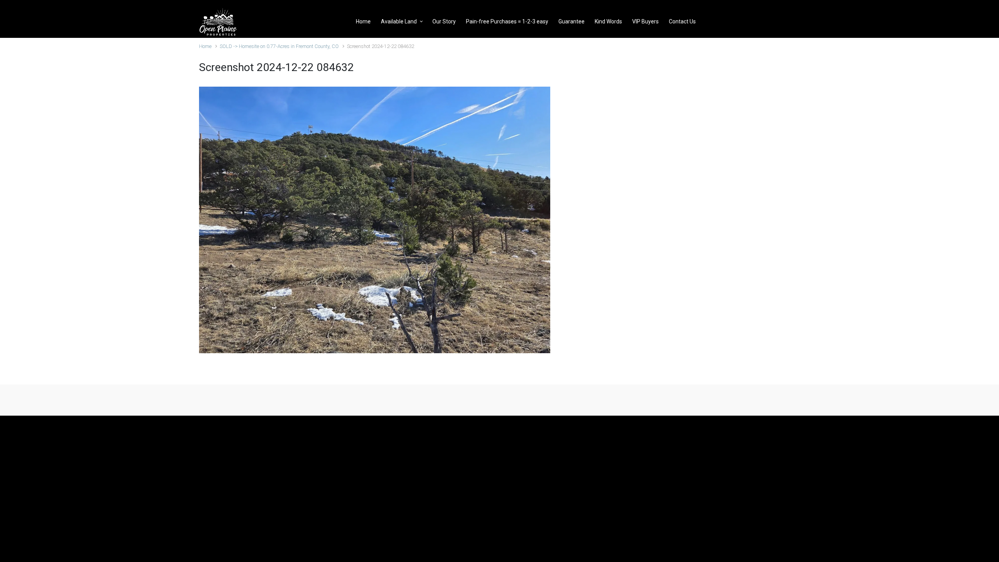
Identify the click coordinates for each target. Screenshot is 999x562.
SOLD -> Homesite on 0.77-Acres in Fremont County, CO (279, 46)
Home (205, 46)
